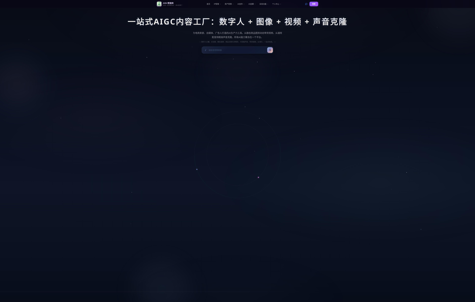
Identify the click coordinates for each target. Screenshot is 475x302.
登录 (313, 4)
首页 (208, 4)
